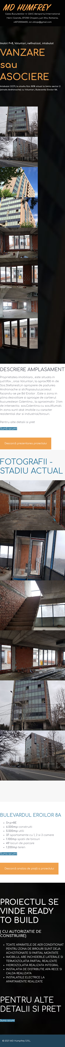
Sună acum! (8, 428)
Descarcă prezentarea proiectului (26, 443)
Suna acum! (8, 853)
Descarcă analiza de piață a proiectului (29, 868)
